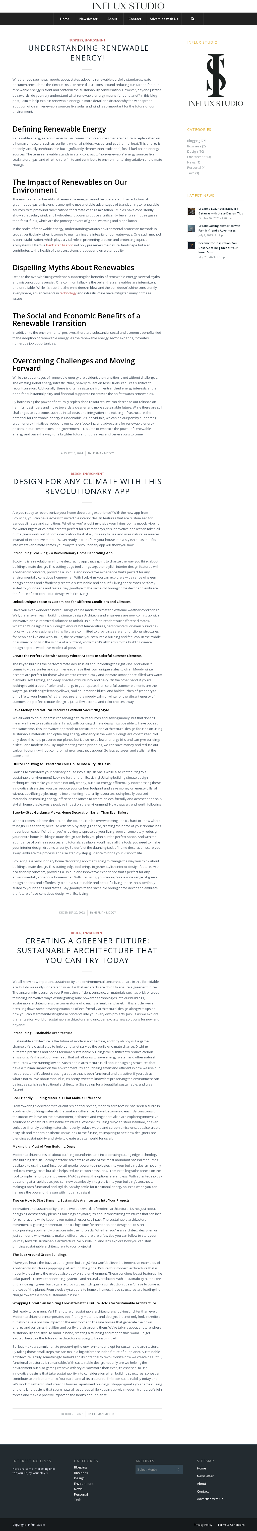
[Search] (192, 19)
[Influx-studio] (128, 6)
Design (76, 474)
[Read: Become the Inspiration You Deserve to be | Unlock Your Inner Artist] (191, 245)
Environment (95, 40)
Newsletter (205, 1476)
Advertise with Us (210, 1499)
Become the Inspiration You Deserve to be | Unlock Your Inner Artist (218, 247)
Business (76, 40)
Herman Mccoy (103, 453)
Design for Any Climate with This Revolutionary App (87, 486)
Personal (194, 167)
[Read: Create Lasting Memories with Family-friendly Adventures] (191, 228)
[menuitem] (64, 19)
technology (68, 293)
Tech (191, 173)
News (191, 162)
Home (201, 1468)
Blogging (193, 140)
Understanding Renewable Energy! (87, 53)
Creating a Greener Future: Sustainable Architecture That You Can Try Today (87, 950)
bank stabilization (59, 245)
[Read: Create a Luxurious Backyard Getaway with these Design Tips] (191, 211)
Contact (203, 1491)
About (201, 1483)
